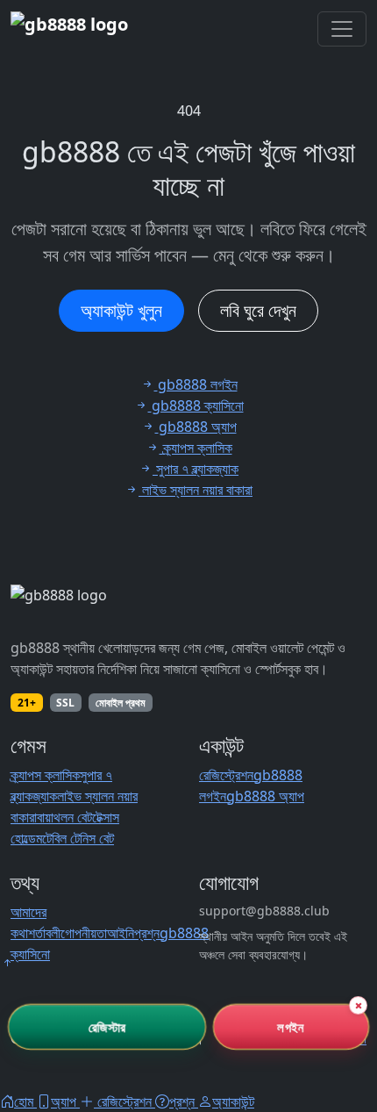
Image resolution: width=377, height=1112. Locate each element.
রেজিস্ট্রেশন (226, 775)
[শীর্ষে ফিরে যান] (7, 962)
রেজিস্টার (107, 1026)
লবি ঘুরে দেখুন (258, 310)
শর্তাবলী (44, 933)
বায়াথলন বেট (64, 817)
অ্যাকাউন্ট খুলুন (121, 310)
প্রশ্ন (147, 933)
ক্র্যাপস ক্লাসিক (45, 775)
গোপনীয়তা (83, 933)
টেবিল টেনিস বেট (78, 838)
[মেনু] (341, 29)
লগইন (291, 1026)
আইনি (120, 933)
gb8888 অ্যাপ (265, 796)
